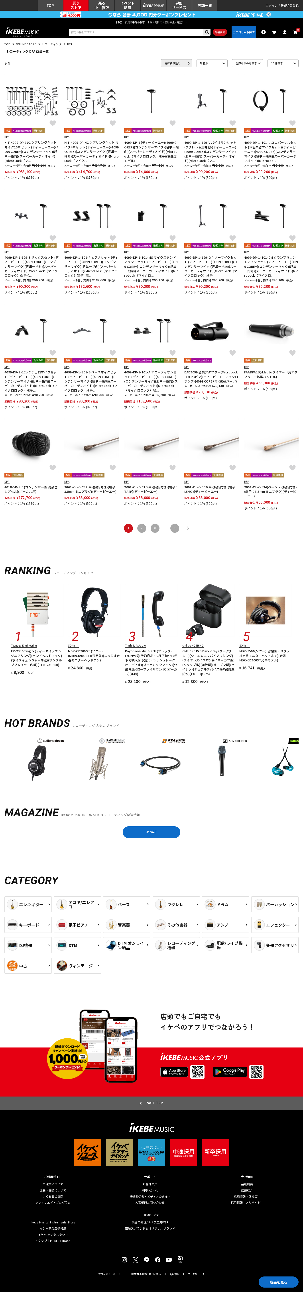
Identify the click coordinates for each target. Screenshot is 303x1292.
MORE (151, 832)
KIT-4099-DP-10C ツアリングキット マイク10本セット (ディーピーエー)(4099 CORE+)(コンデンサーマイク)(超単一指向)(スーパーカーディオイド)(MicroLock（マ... (31, 151)
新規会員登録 (290, 5)
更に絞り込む (173, 63)
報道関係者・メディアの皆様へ (150, 1196)
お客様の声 (150, 1184)
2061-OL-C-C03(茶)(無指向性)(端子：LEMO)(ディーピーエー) (211, 489)
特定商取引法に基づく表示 (146, 1274)
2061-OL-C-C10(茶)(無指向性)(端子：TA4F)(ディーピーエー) (151, 489)
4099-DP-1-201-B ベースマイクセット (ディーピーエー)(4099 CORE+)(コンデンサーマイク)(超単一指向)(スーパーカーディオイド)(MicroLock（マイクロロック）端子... (91, 381)
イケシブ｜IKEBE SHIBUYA (53, 1241)
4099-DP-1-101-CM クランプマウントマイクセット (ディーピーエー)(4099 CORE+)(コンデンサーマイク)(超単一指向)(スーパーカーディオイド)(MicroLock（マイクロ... (271, 266)
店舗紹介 (247, 1190)
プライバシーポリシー (110, 1274)
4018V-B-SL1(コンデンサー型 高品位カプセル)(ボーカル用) (30, 489)
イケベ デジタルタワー (53, 1235)
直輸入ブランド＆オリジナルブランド (150, 1228)
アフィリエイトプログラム (53, 1202)
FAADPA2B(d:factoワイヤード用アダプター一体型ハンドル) (271, 374)
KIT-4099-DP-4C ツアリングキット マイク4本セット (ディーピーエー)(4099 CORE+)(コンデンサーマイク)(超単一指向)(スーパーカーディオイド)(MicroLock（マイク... (91, 151)
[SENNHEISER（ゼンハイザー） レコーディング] (222, 759)
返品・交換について (53, 1190)
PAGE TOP (154, 1103)
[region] (151, 761)
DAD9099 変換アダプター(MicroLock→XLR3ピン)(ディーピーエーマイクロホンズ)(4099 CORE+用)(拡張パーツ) (211, 376)
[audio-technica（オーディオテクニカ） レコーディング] (37, 759)
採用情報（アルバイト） (247, 1202)
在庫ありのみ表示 (246, 63)
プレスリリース (196, 1274)
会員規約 (174, 1274)
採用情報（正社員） (247, 1196)
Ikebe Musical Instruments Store (53, 1222)
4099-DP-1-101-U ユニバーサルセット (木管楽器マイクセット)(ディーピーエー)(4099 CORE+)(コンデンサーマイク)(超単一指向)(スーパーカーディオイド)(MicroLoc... (270, 151)
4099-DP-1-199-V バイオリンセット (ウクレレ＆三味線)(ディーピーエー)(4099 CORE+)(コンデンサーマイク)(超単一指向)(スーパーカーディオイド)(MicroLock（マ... (210, 151)
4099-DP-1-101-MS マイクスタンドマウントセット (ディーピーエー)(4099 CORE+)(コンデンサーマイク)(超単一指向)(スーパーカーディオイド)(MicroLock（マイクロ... (151, 266)
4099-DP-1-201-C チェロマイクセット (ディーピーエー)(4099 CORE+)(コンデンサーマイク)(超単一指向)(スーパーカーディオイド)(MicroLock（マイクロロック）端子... (31, 381)
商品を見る (279, 1282)
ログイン (271, 5)
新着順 (204, 63)
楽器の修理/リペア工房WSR (150, 1222)
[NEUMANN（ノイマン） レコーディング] (99, 759)
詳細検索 (220, 32)
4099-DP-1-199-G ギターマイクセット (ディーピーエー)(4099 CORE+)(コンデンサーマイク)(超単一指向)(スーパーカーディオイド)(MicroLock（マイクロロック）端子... (211, 266)
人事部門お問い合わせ (150, 1202)
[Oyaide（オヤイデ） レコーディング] (160, 759)
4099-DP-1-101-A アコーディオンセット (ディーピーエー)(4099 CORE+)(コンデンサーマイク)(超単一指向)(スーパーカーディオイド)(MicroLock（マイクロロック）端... (151, 381)
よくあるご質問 (53, 1196)
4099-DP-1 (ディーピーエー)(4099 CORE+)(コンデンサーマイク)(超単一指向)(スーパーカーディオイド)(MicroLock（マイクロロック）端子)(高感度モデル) (151, 151)
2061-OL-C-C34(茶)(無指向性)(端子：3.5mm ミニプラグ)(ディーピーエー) (91, 489)
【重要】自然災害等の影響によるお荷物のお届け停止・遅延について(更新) (151, 22)
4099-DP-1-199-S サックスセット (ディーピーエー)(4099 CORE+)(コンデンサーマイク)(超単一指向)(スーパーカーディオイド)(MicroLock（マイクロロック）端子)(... (31, 266)
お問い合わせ (150, 1190)
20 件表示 (277, 63)
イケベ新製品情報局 (53, 1228)
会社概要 (247, 1184)
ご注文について (53, 1184)
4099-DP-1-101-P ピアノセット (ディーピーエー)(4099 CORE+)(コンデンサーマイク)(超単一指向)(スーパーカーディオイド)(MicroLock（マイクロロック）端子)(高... (91, 266)
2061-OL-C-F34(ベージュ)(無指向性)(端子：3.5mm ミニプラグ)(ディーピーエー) (270, 491)
